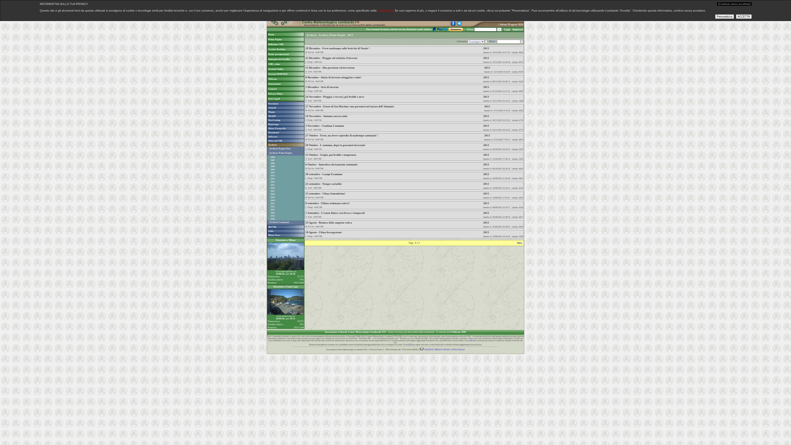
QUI (471, 341)
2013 (273, 179)
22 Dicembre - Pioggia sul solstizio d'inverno (331, 58)
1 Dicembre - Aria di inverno (322, 87)
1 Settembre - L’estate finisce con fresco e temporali (335, 212)
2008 (273, 163)
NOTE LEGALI (458, 350)
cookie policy (385, 10)
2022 (273, 206)
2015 (273, 185)
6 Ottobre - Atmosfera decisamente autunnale (331, 164)
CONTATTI (429, 350)
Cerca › (493, 41)
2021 (273, 203)
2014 (273, 182)
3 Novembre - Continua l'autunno (324, 125)
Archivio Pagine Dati (279, 148)
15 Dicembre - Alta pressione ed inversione (330, 67)
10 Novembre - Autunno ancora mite (326, 116)
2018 (273, 194)
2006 (273, 157)
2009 (273, 166)
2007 (273, 160)
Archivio (312, 35)
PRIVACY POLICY (442, 350)
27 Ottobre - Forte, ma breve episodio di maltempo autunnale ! (341, 135)
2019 (273, 197)
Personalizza (724, 16)
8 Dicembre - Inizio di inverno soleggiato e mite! (333, 77)
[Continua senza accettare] (734, 4)
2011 (273, 172)
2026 (273, 219)
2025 (273, 216)
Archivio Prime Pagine (280, 153)
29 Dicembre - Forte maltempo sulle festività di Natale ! (337, 48)
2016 (273, 188)
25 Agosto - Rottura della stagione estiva (328, 222)
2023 (273, 209)
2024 (273, 213)
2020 (273, 200)
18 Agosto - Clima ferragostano (323, 232)
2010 (273, 169)
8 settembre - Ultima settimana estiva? (327, 203)
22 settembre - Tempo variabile (323, 183)
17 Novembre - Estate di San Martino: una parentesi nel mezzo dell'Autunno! (349, 106)
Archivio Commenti (279, 222)
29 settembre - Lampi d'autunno (324, 174)
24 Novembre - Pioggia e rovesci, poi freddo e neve (334, 96)
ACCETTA (744, 16)
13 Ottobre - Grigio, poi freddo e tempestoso (330, 154)
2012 (273, 175)
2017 (273, 191)
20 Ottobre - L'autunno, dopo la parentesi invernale (335, 145)
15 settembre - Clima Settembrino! (325, 193)
